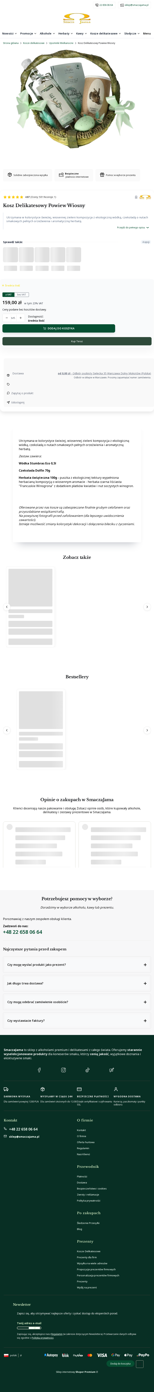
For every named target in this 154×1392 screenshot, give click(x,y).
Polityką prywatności (43, 1337)
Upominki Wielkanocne (61, 43)
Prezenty (82, 1281)
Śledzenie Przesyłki (88, 1223)
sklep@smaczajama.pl (137, 5)
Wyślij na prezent (87, 1287)
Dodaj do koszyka (61, 328)
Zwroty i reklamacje (88, 1194)
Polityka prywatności (88, 1200)
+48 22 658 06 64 (22, 931)
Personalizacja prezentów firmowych (98, 1275)
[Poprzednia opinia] (7, 844)
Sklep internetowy (75, 1372)
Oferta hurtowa (85, 1142)
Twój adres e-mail (29, 1323)
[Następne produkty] (147, 607)
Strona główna (11, 43)
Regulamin (83, 1148)
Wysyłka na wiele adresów (92, 1263)
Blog (79, 1229)
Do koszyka (30, 641)
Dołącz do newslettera (34, 1328)
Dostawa (82, 1182)
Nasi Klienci (83, 1154)
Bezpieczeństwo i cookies (92, 1188)
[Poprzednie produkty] (7, 607)
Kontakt (81, 1130)
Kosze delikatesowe (34, 43)
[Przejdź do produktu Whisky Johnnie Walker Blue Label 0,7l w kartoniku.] (41, 719)
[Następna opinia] (147, 844)
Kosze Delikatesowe (88, 1251)
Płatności (82, 1176)
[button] (77, 965)
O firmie (81, 1136)
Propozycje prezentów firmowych (96, 1269)
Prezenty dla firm (87, 1257)
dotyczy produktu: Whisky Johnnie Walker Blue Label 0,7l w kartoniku (54, 861)
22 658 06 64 (106, 5)
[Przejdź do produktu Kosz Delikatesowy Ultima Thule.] (30, 597)
